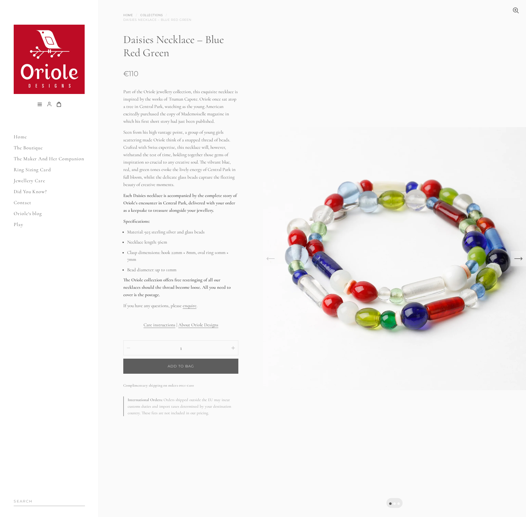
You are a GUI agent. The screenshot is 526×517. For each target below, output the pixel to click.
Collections (151, 15)
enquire (189, 306)
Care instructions (159, 325)
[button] (390, 503)
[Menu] (39, 105)
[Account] (49, 105)
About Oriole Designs (198, 325)
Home (128, 15)
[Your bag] (58, 105)
